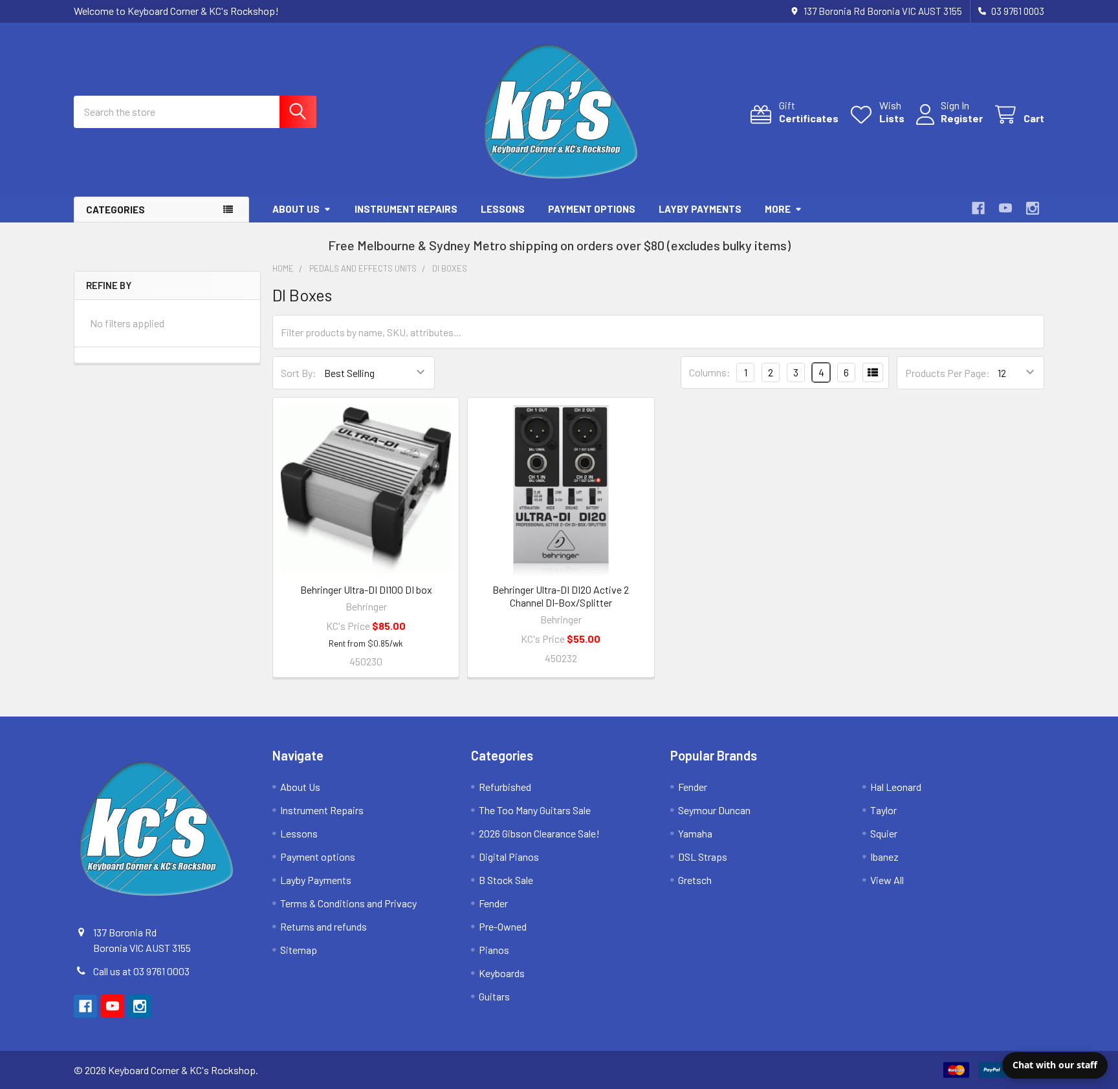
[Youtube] (1005, 208)
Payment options (591, 209)
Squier (883, 833)
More (778, 209)
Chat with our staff (1055, 1065)
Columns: (709, 372)
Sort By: (298, 373)
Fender (493, 903)
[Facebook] (978, 208)
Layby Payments (700, 209)
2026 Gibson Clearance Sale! (539, 833)
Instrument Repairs (406, 209)
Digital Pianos (509, 856)
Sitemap (298, 949)
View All (887, 880)
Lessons (503, 209)
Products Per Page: (947, 373)
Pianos (494, 949)
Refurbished (505, 787)
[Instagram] (1032, 208)
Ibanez (884, 856)
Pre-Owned (503, 926)
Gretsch (695, 880)
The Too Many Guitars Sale (535, 810)
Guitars (494, 996)
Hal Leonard (895, 787)
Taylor (883, 810)
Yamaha (695, 833)
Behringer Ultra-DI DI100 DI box (366, 589)
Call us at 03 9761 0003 (141, 971)
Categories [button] (115, 209)
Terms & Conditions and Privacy (348, 903)
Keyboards (502, 973)
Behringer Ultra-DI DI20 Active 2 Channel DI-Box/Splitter (560, 596)
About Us (296, 209)
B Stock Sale (506, 880)
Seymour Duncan (714, 810)
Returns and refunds (323, 926)
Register (962, 118)
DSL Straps (702, 856)
